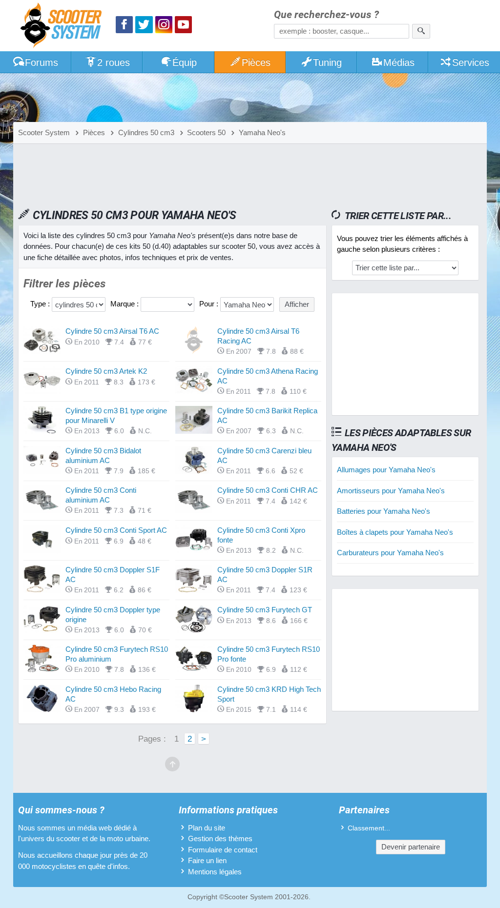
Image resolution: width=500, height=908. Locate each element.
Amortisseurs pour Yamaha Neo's (391, 490)
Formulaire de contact (222, 850)
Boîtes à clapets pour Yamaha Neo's (395, 532)
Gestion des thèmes (220, 838)
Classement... (369, 828)
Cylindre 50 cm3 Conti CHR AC (267, 490)
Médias (399, 62)
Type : (41, 304)
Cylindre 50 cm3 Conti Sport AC (116, 530)
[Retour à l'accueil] (63, 26)
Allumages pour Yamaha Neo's (386, 469)
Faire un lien (207, 860)
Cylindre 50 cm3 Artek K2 (106, 371)
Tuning (327, 62)
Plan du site (206, 828)
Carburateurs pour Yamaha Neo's (390, 552)
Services (470, 62)
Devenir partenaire (410, 847)
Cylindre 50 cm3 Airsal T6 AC (112, 331)
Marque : (125, 304)
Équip (184, 62)
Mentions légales (215, 872)
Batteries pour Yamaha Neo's (383, 511)
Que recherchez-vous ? (326, 14)
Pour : (209, 304)
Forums (41, 62)
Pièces (256, 62)
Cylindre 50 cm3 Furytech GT (264, 609)
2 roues (113, 62)
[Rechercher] (421, 31)
